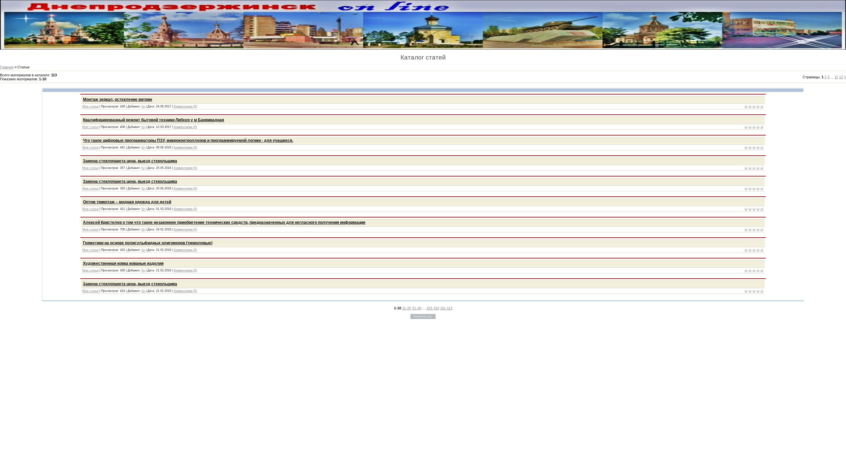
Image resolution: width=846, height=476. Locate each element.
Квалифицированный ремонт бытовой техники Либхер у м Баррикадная (153, 120)
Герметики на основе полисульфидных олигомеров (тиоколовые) (147, 243)
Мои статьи (90, 106)
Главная (7, 67)
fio (143, 106)
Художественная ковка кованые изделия (123, 263)
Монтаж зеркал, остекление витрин (117, 99)
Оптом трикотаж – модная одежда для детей (127, 202)
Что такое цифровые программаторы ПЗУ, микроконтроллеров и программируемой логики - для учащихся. (188, 140)
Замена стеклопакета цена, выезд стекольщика (130, 161)
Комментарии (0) (185, 106)
